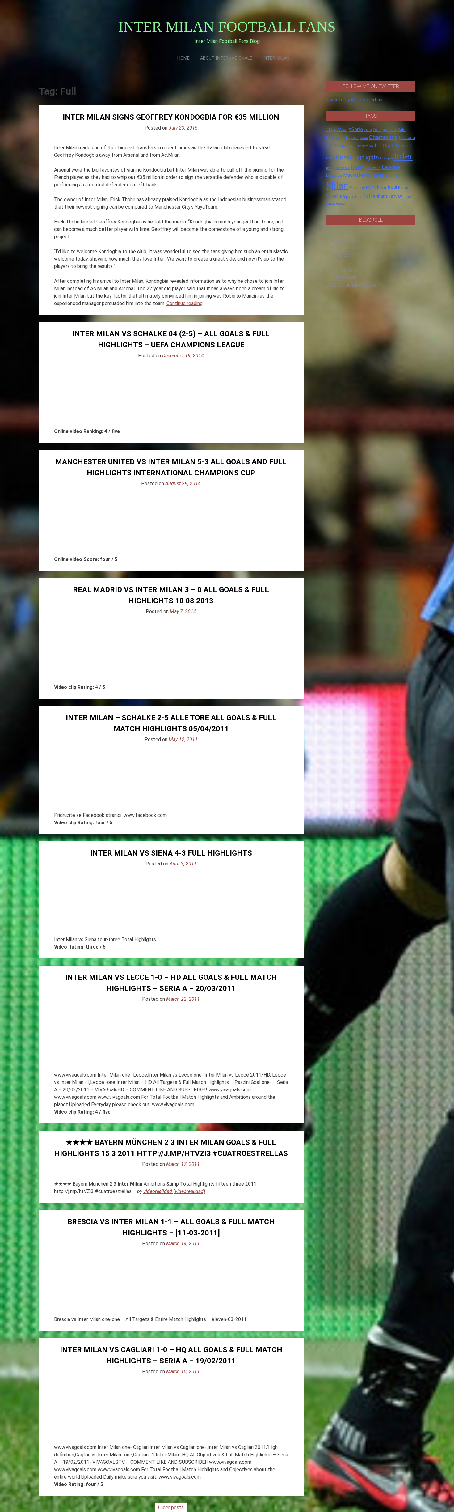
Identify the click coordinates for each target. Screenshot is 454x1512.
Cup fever (340, 233)
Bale (401, 129)
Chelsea (407, 137)
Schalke (334, 196)
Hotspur (386, 158)
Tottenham (375, 196)
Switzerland (342, 277)
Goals (343, 157)
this (358, 197)
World (340, 204)
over (383, 187)
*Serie (356, 129)
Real (392, 187)
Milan (337, 185)
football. (384, 145)
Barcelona (335, 137)
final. (350, 146)
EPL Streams (343, 248)
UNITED (405, 196)
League (391, 167)
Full (408, 146)
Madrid (350, 175)
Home (183, 58)
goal (330, 157)
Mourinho (357, 187)
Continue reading (184, 303)
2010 (368, 130)
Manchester (371, 175)
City (329, 146)
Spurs (348, 196)
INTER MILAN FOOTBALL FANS (227, 26)
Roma (403, 187)
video (330, 204)
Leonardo (334, 175)
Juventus (373, 168)
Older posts (171, 1507)
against (389, 129)
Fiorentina (364, 146)
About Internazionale (226, 58)
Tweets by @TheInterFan (354, 100)
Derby (339, 145)
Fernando (339, 255)
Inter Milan (276, 58)
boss (364, 138)
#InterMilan (336, 129)
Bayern (352, 137)
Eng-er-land (341, 240)
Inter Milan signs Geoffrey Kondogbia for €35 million (171, 117)
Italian (357, 167)
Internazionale (338, 168)
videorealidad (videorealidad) (174, 1191)
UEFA (392, 196)
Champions (383, 137)
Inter (403, 156)
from (399, 146)
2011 (377, 130)
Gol (332, 262)
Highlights (365, 157)
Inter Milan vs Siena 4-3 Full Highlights (171, 853)
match (391, 175)
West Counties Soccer (353, 285)
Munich (372, 187)
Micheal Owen (344, 270)
